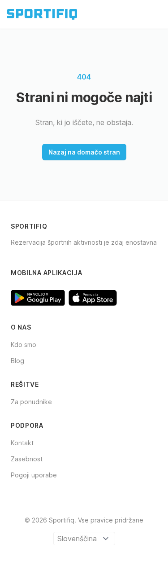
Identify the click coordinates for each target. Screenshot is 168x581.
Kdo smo (23, 344)
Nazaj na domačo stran (84, 152)
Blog (17, 360)
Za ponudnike (31, 401)
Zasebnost (27, 459)
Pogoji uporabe (34, 475)
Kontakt (22, 443)
